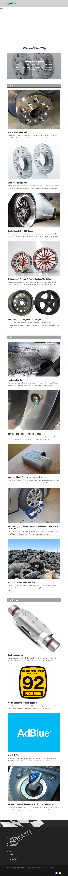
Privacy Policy (13, 857)
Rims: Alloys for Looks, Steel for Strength (24, 319)
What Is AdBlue (13, 755)
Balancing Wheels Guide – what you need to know (27, 477)
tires (11, 843)
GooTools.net (20, 868)
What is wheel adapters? (17, 132)
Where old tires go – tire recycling (21, 582)
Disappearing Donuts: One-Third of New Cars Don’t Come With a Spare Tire (33, 527)
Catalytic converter (15, 655)
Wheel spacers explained (34, 61)
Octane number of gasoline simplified (22, 702)
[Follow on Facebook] (56, 873)
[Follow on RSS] (60, 873)
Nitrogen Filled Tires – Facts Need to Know (24, 433)
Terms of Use (13, 859)
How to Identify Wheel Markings (20, 230)
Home (11, 855)
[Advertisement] (34, 29)
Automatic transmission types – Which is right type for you (31, 804)
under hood (13, 845)
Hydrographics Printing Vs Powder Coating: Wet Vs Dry (29, 279)
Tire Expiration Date (15, 380)
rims (11, 841)
